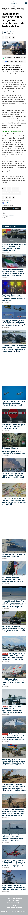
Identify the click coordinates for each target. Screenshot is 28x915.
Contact (14, 905)
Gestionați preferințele (14, 903)
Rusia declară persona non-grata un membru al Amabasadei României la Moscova (13, 426)
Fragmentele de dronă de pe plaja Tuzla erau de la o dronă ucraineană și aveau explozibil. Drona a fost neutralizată (13, 837)
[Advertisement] (14, 369)
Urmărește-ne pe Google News (15, 61)
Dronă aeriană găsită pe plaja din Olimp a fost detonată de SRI (13, 555)
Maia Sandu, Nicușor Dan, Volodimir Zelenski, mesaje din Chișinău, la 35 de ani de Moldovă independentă (13, 297)
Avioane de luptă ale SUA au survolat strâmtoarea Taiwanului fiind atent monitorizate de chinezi (14, 887)
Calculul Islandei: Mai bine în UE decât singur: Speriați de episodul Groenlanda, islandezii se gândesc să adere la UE (14, 501)
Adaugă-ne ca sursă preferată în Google (15, 57)
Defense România (5, 8)
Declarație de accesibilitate (14, 907)
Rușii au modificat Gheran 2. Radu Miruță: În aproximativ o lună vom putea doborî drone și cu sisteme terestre (12, 709)
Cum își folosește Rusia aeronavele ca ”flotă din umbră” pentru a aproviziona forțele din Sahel (13, 682)
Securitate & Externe (15, 8)
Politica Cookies (14, 900)
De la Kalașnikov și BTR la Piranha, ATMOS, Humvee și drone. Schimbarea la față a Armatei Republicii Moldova (14, 247)
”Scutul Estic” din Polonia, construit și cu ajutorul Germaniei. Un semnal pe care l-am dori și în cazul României (14, 629)
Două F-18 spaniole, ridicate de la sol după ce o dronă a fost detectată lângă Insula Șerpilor (13, 403)
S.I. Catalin (11, 31)
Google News (8, 203)
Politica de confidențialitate (14, 898)
